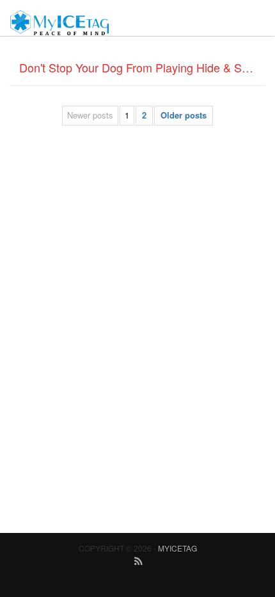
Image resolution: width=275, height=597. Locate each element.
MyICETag (177, 548)
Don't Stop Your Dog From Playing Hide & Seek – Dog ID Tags (142, 67)
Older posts (184, 115)
